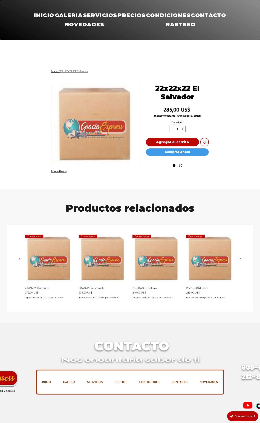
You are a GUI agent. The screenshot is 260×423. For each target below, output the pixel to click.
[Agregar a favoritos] (204, 142)
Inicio (54, 71)
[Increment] (183, 129)
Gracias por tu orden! (189, 115)
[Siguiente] (240, 259)
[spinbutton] (177, 129)
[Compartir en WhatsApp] (181, 165)
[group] (130, 266)
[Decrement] (172, 129)
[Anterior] (20, 259)
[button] (100, 15)
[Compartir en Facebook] (174, 165)
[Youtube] (247, 405)
